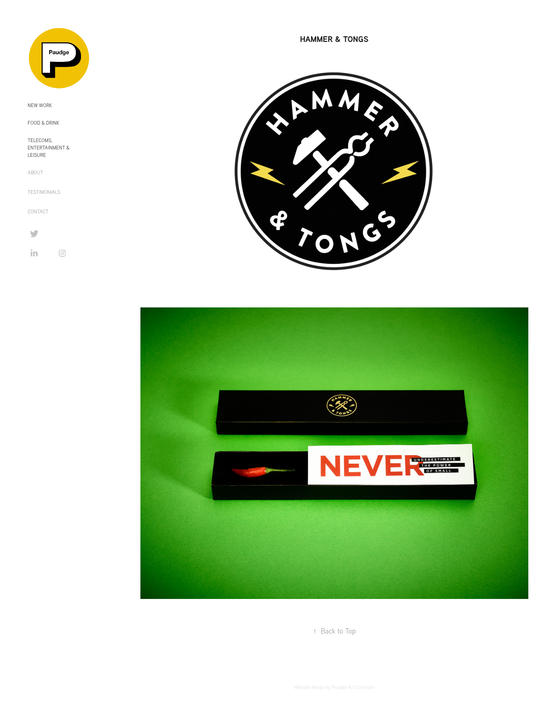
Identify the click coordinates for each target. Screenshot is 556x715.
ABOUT (35, 172)
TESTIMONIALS (44, 192)
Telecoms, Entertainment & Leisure (49, 147)
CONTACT (38, 211)
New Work (40, 105)
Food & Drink (43, 123)
